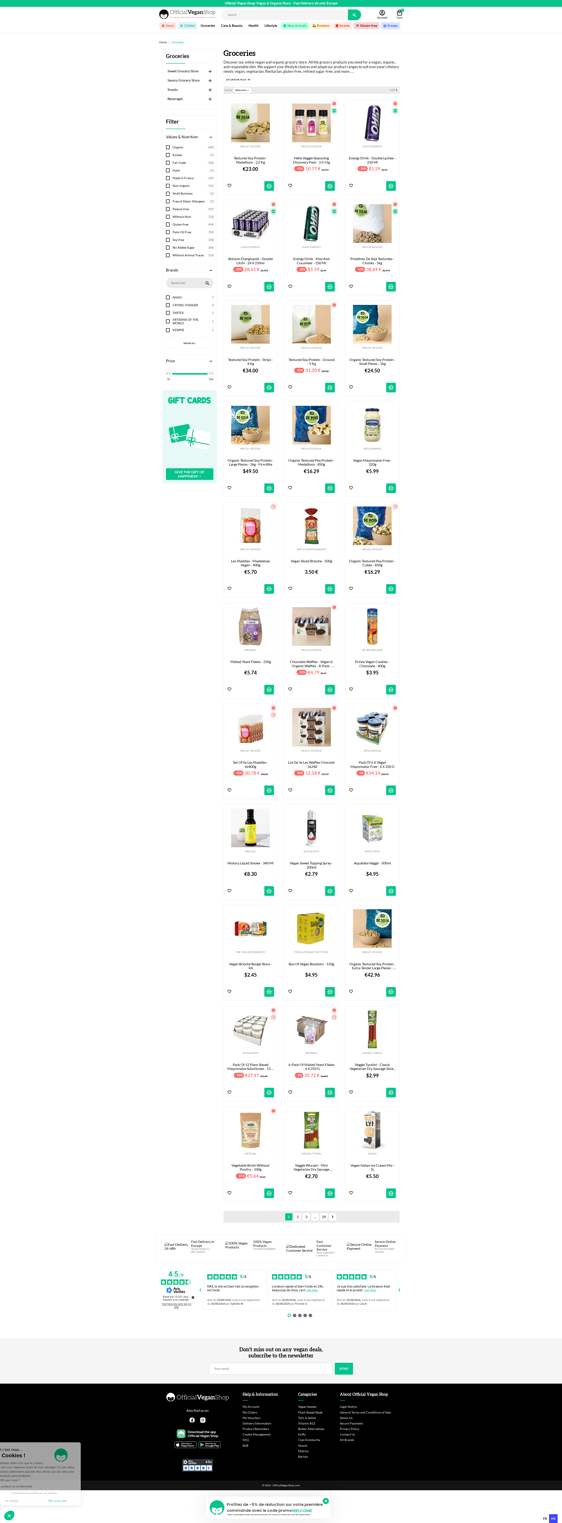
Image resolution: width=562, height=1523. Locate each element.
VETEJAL (251, 1153)
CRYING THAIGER (193, 305)
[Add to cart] (269, 186)
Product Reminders (256, 1429)
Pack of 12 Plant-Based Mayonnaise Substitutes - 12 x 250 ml (250, 1067)
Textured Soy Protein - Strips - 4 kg (251, 362)
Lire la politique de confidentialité (28, 1486)
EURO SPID (372, 851)
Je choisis (27, 1501)
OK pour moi (73, 1501)
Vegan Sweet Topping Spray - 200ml (312, 865)
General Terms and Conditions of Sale (365, 1412)
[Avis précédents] (200, 1290)
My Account (251, 1406)
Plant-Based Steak (310, 1412)
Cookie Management (257, 1434)
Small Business (193, 193)
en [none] (553, 1518)
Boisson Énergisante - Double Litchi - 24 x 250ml (251, 261)
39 (324, 1217)
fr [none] (545, 1518)
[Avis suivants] (399, 1290)
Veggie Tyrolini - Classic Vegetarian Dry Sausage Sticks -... (373, 1067)
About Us (346, 1418)
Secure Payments (351, 1423)
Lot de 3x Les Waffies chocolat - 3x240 (311, 764)
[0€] (168, 373)
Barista (303, 1456)
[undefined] (193, 1297)
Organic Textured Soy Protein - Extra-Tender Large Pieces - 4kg (372, 966)
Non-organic (193, 186)
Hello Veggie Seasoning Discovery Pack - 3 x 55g (311, 160)
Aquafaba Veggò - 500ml (372, 863)
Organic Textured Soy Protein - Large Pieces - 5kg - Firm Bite (250, 462)
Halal (193, 170)
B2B (245, 1445)
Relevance (242, 90)
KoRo (302, 1434)
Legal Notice (348, 1406)
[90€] (211, 373)
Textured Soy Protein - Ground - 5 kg (311, 362)
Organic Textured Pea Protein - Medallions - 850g (311, 462)
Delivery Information (257, 1423)
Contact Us (347, 1434)
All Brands (347, 1440)
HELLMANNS (372, 448)
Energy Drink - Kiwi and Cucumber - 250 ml (311, 261)
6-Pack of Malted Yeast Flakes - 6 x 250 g (311, 1067)
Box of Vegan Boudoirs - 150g (311, 964)
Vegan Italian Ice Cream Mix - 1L (372, 1167)
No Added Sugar (193, 247)
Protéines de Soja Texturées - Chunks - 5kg (372, 261)
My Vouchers (252, 1418)
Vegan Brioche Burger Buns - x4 (251, 966)
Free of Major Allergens (193, 201)
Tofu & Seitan (307, 1418)
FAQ (246, 1440)
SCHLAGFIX (311, 851)
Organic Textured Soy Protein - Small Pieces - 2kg (372, 362)
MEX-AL (250, 851)
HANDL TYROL (372, 1053)
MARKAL (251, 650)
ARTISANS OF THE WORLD (193, 321)
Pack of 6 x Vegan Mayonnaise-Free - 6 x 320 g (372, 764)
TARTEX (193, 313)
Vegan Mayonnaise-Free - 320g (373, 462)
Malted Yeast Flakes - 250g (250, 662)
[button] (238, 79)
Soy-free (193, 240)
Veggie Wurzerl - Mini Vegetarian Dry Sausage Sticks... (312, 1167)
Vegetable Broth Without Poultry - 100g (250, 1167)
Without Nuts (193, 217)
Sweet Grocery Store (183, 71)
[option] (545, 1518)
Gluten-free (193, 224)
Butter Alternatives (311, 1429)
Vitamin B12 (306, 1423)
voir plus (312, 1290)
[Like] (229, 185)
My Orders (250, 1412)
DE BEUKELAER (372, 650)
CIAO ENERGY (372, 146)
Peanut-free (193, 209)
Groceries (177, 56)
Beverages (175, 99)
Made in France (193, 178)
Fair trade (193, 162)
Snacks (173, 89)
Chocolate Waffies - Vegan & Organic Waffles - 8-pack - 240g (311, 664)
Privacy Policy (349, 1429)
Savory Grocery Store (184, 80)
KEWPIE (193, 330)
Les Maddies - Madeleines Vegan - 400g (251, 563)
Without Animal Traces (193, 255)
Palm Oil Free (193, 232)
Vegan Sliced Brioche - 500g (311, 561)
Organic (193, 147)
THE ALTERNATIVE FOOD (311, 952)
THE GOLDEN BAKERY (311, 549)
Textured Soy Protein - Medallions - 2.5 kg (251, 160)
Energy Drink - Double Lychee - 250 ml (372, 160)
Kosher (193, 155)
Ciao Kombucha (309, 1440)
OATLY (372, 1153)
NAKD (193, 297)
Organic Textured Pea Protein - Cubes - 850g (372, 563)
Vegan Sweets (307, 1406)
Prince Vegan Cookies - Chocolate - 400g (372, 664)
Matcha (303, 1451)
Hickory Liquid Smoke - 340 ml (250, 863)
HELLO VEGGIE (250, 146)
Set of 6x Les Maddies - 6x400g (251, 764)
